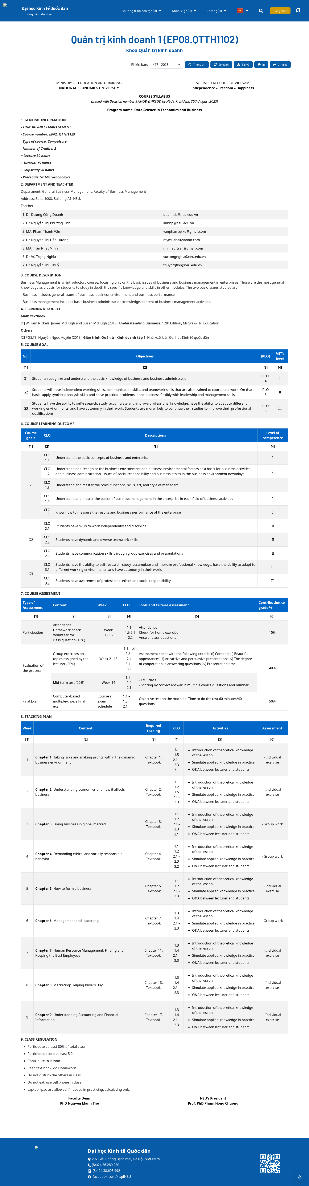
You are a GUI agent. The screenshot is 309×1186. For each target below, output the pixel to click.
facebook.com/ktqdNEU (112, 1176)
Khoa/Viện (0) (181, 11)
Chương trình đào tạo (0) (139, 11)
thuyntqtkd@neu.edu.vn (182, 265)
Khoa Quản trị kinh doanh (154, 50)
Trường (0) (214, 11)
